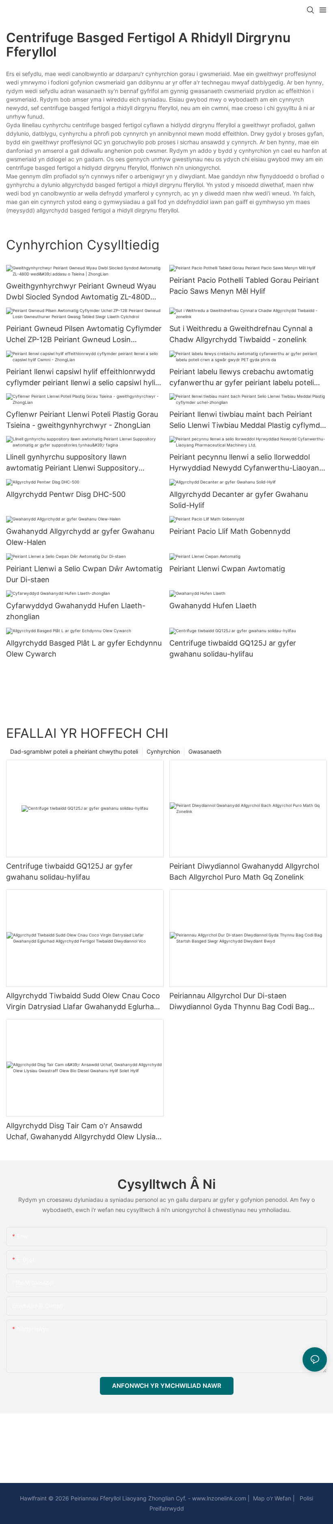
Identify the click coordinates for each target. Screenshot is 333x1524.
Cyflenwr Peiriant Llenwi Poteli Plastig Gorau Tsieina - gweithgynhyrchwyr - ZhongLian (82, 419)
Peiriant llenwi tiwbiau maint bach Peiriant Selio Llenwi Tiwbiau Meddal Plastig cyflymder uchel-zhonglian (248, 420)
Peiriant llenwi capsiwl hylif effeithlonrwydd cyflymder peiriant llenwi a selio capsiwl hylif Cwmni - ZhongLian (82, 377)
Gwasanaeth (204, 751)
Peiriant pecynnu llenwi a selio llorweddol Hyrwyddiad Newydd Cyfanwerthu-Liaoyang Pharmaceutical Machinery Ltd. (246, 463)
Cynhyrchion (163, 751)
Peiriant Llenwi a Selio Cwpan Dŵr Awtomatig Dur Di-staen (84, 574)
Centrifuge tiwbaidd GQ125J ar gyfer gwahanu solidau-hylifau (232, 648)
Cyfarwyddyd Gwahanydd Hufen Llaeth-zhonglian (75, 611)
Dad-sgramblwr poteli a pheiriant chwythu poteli (74, 751)
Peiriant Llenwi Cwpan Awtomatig (227, 568)
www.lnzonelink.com (218, 1498)
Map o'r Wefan (271, 1498)
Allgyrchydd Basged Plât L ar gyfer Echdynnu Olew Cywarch (84, 648)
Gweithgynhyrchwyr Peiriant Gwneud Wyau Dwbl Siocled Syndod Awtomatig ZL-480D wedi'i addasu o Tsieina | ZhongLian (81, 292)
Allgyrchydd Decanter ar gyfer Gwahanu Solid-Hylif (238, 499)
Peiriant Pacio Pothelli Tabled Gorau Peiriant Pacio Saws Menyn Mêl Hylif (244, 285)
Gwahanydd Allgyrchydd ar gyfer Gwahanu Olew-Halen (80, 536)
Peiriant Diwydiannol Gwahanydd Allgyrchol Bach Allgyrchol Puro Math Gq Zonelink (244, 871)
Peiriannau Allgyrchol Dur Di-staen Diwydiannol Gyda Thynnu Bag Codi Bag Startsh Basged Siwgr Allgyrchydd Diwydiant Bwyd (246, 1001)
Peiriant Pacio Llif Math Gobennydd (229, 531)
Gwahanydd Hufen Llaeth (213, 605)
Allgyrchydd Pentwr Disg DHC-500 (65, 494)
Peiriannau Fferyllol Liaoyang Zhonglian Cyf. (127, 1498)
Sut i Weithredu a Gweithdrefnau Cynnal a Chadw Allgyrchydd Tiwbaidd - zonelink (241, 334)
